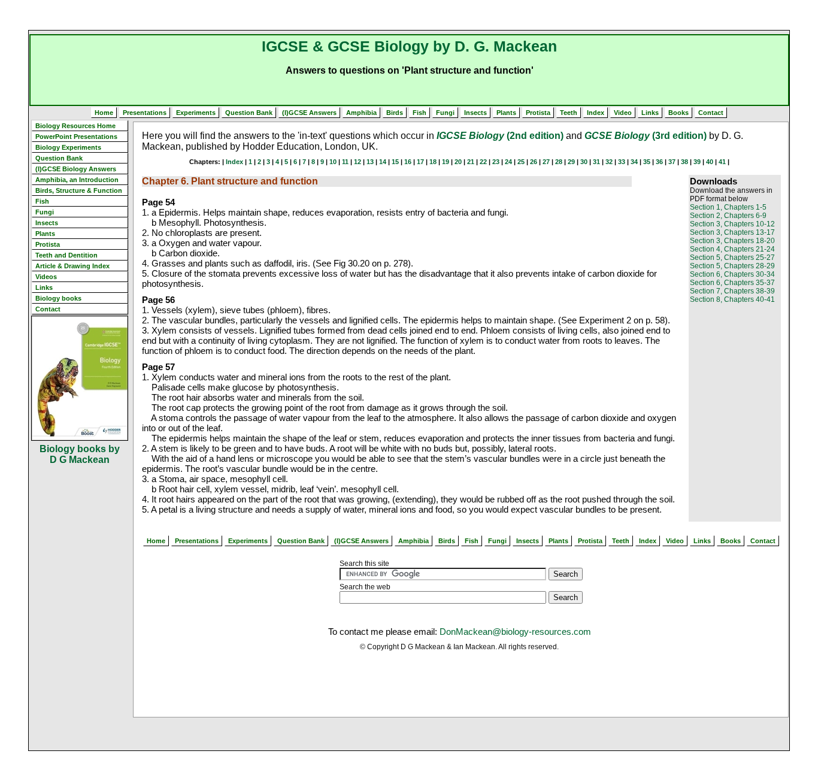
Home (104, 112)
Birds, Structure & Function (78, 190)
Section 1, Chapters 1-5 (728, 207)
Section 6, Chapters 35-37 (732, 282)
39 (697, 161)
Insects (475, 112)
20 (458, 161)
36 (659, 161)
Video (623, 112)
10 (333, 161)
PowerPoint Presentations (76, 136)
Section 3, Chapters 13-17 (732, 232)
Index (595, 112)
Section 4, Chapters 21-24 (732, 249)
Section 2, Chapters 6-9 (728, 215)
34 (634, 161)
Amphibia (361, 112)
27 (546, 161)
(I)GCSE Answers (309, 112)
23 (495, 161)
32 (609, 161)
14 (382, 161)
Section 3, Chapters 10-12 (732, 224)
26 (533, 161)
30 (583, 161)
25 (521, 161)
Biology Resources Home (75, 125)
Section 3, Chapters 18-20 (732, 241)
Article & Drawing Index (72, 266)
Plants (506, 112)
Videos (46, 276)
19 (445, 161)
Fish (419, 112)
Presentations (144, 112)
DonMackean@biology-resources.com (515, 631)
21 (470, 161)
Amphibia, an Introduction (77, 179)
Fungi (445, 112)
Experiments (196, 112)
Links (650, 112)
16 (407, 161)
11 (345, 161)
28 (558, 161)
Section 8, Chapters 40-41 (732, 299)
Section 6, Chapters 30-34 (732, 274)
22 (483, 161)
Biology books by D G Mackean (80, 454)
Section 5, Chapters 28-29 (732, 266)
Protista (538, 112)
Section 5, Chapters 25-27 (732, 257)
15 (395, 161)
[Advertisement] (409, 15)
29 (571, 161)
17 (420, 161)
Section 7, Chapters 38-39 (732, 291)
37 (671, 161)
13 (370, 161)
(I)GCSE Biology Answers (75, 168)
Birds (394, 112)
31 (596, 161)
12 (357, 161)
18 (433, 161)
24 (508, 161)
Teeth (568, 112)
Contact (710, 112)
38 (684, 161)
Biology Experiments (68, 147)
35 (646, 161)
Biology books (58, 298)
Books (678, 112)
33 (621, 161)
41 (722, 161)
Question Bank (248, 112)
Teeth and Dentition (66, 255)
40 (709, 161)
